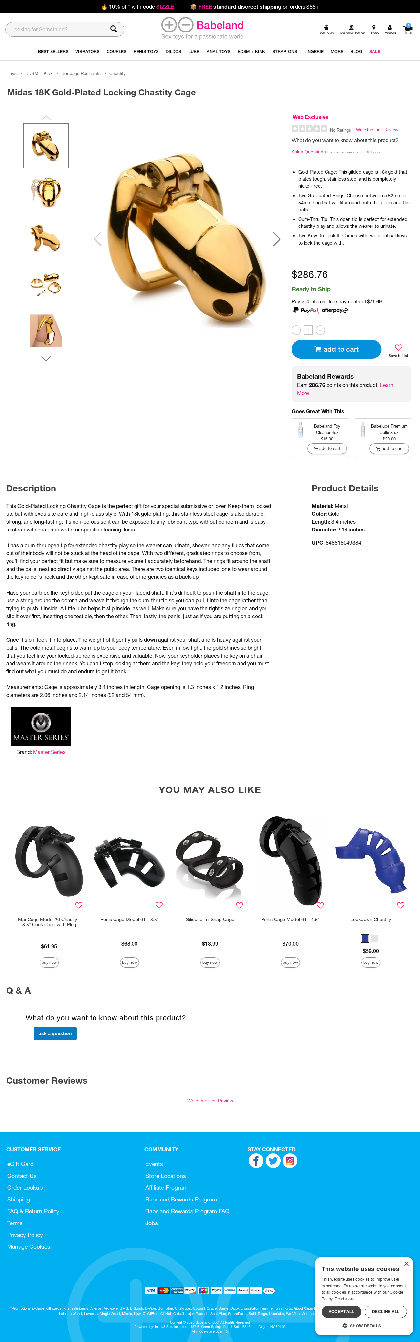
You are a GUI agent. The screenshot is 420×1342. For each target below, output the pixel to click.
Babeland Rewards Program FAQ (187, 1211)
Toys (12, 73)
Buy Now (49, 962)
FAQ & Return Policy (33, 1211)
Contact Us (22, 1175)
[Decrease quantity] (296, 329)
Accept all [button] (341, 1311)
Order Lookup (25, 1187)
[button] (276, 239)
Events (154, 1163)
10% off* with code (137, 6)
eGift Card (20, 1163)
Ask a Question (307, 151)
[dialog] (364, 1296)
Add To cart (341, 349)
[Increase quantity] (320, 329)
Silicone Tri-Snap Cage (210, 919)
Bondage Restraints (81, 73)
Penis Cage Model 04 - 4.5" (290, 919)
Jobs (151, 1223)
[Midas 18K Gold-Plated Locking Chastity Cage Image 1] (187, 239)
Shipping (18, 1199)
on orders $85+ (254, 6)
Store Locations (165, 1175)
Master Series (49, 752)
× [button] (406, 1264)
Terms (15, 1223)
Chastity (117, 73)
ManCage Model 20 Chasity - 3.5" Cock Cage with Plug (49, 922)
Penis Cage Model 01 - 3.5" (129, 919)
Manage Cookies (28, 1246)
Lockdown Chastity (370, 919)
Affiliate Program (166, 1187)
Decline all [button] (385, 1311)
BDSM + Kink (38, 73)
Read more (344, 1298)
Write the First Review (377, 129)
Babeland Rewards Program (181, 1199)
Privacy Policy (25, 1234)
